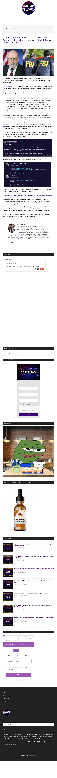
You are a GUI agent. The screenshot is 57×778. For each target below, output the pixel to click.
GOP (18, 736)
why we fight (6, 744)
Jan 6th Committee (43, 736)
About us (5, 701)
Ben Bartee (7, 734)
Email (20, 386)
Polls (10, 742)
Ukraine (26, 742)
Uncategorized (23, 547)
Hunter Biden (28, 736)
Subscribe (28, 415)
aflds (4, 734)
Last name (21, 398)
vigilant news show (37, 741)
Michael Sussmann (43, 738)
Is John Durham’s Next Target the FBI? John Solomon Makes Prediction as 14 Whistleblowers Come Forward (28, 40)
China (28, 734)
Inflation (33, 736)
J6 (38, 736)
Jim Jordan (49, 736)
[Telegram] (12, 242)
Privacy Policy (6, 698)
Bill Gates (22, 734)
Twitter (22, 742)
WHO (52, 742)
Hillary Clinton (22, 736)
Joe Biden (7, 738)
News (4, 695)
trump (19, 742)
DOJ (44, 734)
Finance (15, 736)
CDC (25, 734)
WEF (49, 742)
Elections (9, 736)
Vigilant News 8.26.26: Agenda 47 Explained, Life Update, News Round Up (31, 593)
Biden (11, 734)
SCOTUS (16, 742)
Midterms (50, 738)
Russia (12, 742)
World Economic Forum (13, 744)
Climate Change (33, 734)
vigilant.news (33, 755)
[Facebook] (10, 242)
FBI (12, 736)
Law (29, 738)
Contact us (5, 705)
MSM (4, 742)
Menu (29, 20)
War (47, 742)
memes (37, 739)
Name (20, 392)
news (7, 742)
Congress (39, 734)
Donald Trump (49, 734)
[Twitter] (8, 242)
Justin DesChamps (22, 739)
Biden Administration (16, 734)
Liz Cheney (33, 738)
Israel (36, 736)
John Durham (13, 738)
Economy (6, 736)
